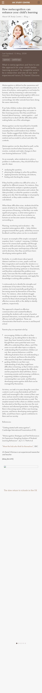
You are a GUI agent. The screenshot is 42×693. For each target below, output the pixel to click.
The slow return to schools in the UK (20, 490)
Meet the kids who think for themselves (18, 447)
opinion (6, 60)
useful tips (16, 60)
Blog (26, 17)
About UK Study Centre (11, 17)
